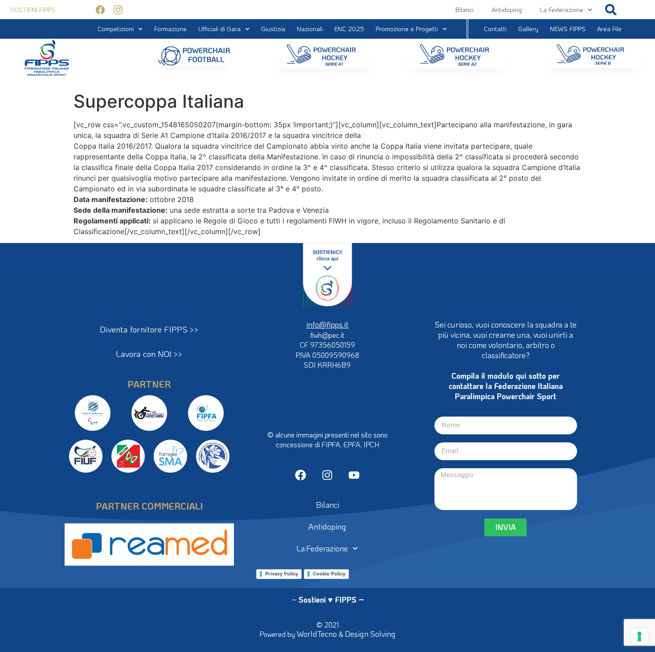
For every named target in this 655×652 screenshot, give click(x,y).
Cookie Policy (329, 574)
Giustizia (273, 28)
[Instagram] (327, 475)
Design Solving (370, 634)
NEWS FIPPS (567, 28)
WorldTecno (317, 634)
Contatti (495, 28)
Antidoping (506, 9)
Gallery (528, 28)
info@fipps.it (327, 324)
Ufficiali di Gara (219, 28)
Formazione (170, 28)
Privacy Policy (281, 574)
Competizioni (116, 28)
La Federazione (561, 9)
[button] (610, 9)
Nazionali (310, 28)
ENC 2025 (349, 28)
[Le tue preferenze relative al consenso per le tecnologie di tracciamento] (639, 636)
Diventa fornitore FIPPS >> (149, 329)
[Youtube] (354, 475)
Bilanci (464, 9)
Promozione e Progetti (407, 28)
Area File (609, 28)
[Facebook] (301, 475)
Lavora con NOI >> (149, 353)
